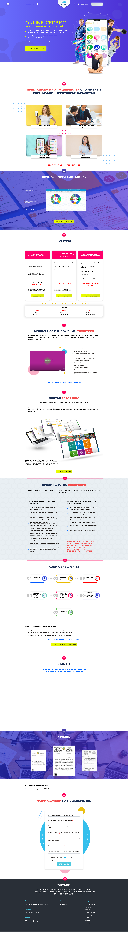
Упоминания (32, 789)
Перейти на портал (64, 471)
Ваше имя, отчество (53, 840)
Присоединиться (33, 48)
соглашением (66, 857)
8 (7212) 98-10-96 (36, 912)
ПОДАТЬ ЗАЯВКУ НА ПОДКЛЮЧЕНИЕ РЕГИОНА (90, 295)
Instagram (65, 904)
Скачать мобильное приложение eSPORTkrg (64, 383)
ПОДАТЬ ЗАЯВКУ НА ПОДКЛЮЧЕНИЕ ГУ (64, 295)
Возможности (89, 907)
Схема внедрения (90, 915)
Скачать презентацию (64, 221)
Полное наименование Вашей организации (60, 815)
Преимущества (90, 912)
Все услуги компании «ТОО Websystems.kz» (64, 639)
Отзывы (87, 920)
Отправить (64, 864)
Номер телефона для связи (56, 846)
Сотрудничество (90, 904)
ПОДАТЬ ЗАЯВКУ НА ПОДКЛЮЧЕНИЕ (37, 295)
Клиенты (87, 917)
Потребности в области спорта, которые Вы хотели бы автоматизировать (63, 833)
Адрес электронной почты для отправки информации (63, 851)
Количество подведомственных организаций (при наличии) (62, 826)
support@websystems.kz (35, 921)
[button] (104, 201)
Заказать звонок (97, 4)
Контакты (88, 923)
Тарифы (87, 909)
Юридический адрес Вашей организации (60, 820)
